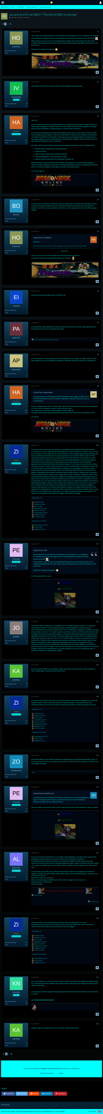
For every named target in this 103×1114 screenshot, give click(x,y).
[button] (2, 2)
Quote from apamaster (43, 392)
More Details (92, 1111)
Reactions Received (10, 51)
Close (99, 1111)
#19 (97, 977)
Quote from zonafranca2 (43, 793)
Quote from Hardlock (42, 237)
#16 (97, 787)
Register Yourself (47, 1073)
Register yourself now (49, 1068)
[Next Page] (10, 24)
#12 (97, 621)
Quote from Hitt (40, 550)
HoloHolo (14, 17)
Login (61, 1073)
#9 (98, 386)
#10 (97, 445)
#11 (97, 544)
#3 (98, 116)
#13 (97, 665)
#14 (97, 696)
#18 (97, 918)
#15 (97, 755)
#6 (98, 291)
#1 (98, 32)
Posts (6, 53)
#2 (98, 82)
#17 (97, 853)
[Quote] (97, 72)
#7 (98, 323)
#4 (98, 199)
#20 (97, 1024)
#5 (98, 231)
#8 (98, 354)
